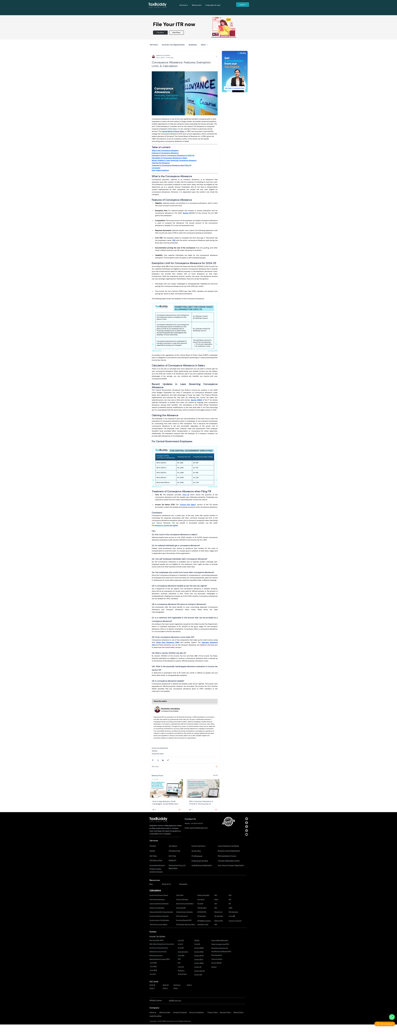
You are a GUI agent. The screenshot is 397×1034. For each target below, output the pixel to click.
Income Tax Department (173, 45)
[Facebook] (246, 822)
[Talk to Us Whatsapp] (392, 1017)
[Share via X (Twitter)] (158, 760)
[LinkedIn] (246, 826)
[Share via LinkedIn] (163, 760)
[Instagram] (246, 830)
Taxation (154, 751)
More (203, 45)
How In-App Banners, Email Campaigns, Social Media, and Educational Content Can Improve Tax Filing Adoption (165, 802)
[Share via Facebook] (153, 760)
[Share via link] (168, 760)
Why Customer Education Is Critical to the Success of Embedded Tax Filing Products (202, 802)
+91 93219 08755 (197, 823)
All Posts (154, 45)
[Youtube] (246, 834)
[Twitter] (246, 818)
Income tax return (158, 753)
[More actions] (216, 56)
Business (193, 45)
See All (215, 775)
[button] (184, 5)
